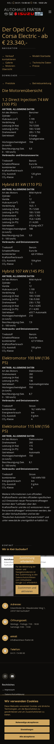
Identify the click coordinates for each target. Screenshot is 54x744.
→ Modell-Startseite (39, 56)
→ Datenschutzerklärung (13, 694)
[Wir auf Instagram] (5, 676)
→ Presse (34, 65)
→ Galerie (7, 62)
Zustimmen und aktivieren (27, 589)
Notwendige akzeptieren (27, 722)
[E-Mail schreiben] (12, 676)
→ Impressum (8, 690)
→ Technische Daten (40, 62)
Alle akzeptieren (27, 737)
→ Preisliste (8, 83)
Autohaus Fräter (22, 9)
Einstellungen (27, 729)
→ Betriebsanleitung (40, 83)
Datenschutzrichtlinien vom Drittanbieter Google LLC (25, 580)
